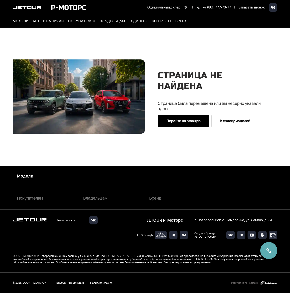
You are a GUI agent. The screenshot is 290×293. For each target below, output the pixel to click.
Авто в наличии (48, 21)
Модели (25, 176)
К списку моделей (235, 121)
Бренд (155, 198)
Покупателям (30, 198)
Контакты (161, 21)
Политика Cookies (101, 283)
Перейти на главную (183, 121)
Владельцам (95, 198)
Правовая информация (69, 282)
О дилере (139, 21)
